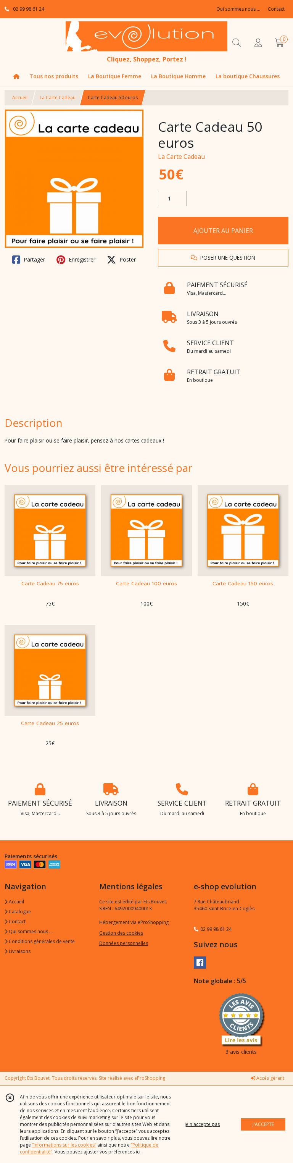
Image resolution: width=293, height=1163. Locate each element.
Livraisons (19, 951)
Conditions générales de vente (41, 941)
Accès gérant (269, 1078)
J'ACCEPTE (263, 1124)
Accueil (19, 97)
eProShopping (149, 1078)
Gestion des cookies (121, 933)
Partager (33, 259)
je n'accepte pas (202, 1124)
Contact (276, 9)
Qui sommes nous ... (30, 931)
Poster (127, 259)
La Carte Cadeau (58, 97)
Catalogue (19, 911)
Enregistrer (81, 259)
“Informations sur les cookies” (64, 1145)
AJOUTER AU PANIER (223, 230)
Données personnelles (123, 943)
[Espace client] (258, 42)
